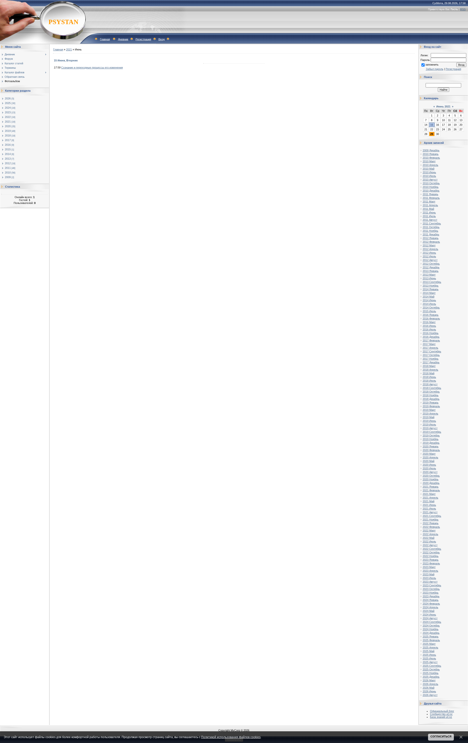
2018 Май (428, 373)
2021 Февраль (431, 490)
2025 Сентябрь (432, 665)
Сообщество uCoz (441, 714)
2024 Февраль (431, 603)
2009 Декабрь (431, 150)
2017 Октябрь (431, 355)
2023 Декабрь (431, 596)
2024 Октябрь (431, 625)
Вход (161, 39)
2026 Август (430, 695)
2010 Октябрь (431, 183)
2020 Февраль (431, 450)
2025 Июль (429, 658)
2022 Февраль (431, 526)
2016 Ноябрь (431, 333)
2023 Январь (431, 559)
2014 (8, 154)
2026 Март (429, 680)
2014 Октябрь (431, 307)
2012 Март (429, 245)
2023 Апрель (430, 570)
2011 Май (428, 208)
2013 (8, 158)
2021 (8, 121)
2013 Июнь (429, 278)
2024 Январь (431, 599)
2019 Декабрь (431, 442)
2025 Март (429, 643)
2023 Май (428, 574)
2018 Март (429, 366)
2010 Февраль (431, 157)
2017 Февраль (431, 340)
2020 (8, 126)
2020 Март (429, 453)
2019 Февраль (431, 406)
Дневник (123, 39)
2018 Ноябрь (431, 395)
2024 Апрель (430, 607)
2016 (8, 144)
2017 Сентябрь (432, 351)
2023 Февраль (431, 563)
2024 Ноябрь (431, 629)
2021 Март (429, 493)
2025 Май (428, 651)
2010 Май (428, 168)
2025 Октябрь (431, 669)
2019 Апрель (430, 413)
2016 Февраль (431, 318)
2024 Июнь (429, 614)
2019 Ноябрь (431, 439)
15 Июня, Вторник (66, 60)
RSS (463, 9)
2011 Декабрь (431, 234)
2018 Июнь (429, 377)
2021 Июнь (429, 504)
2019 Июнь (429, 420)
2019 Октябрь (431, 435)
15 (431, 124)
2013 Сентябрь (432, 281)
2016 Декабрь (431, 336)
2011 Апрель (430, 205)
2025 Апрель (430, 647)
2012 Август (430, 260)
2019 (8, 130)
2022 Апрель (430, 534)
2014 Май (428, 296)
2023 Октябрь (431, 589)
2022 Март (429, 530)
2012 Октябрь (431, 263)
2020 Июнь (429, 464)
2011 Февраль (431, 197)
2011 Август (430, 219)
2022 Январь (431, 523)
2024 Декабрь (431, 632)
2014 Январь (431, 289)
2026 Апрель (430, 684)
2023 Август (430, 581)
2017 (8, 140)
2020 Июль (429, 468)
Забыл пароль (434, 69)
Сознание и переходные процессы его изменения (92, 67)
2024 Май (428, 610)
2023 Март (429, 567)
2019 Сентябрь (432, 431)
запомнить (432, 64)
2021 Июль (429, 508)
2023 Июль (429, 578)
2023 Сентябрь (432, 585)
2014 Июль (429, 303)
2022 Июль (429, 541)
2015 (8, 149)
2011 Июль (429, 216)
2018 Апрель (430, 369)
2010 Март (429, 161)
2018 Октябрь (431, 391)
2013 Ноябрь (431, 285)
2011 (8, 167)
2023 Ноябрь (431, 592)
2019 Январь (431, 402)
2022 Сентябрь (432, 548)
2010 (8, 172)
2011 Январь (430, 194)
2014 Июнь (429, 300)
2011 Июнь (429, 212)
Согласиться (440, 736)
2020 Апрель (430, 457)
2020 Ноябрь (431, 479)
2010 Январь (431, 154)
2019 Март (429, 409)
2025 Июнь (429, 654)
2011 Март (429, 201)
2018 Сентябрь (432, 387)
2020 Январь (431, 446)
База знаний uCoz (441, 716)
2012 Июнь (429, 252)
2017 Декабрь (431, 362)
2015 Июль (429, 311)
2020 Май (428, 461)
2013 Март (429, 274)
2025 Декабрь (431, 676)
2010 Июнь (429, 172)
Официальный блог (442, 711)
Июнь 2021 (443, 106)
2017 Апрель (430, 347)
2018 (8, 135)
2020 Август (430, 472)
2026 (8, 98)
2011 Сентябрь (432, 223)
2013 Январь (431, 271)
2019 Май (428, 417)
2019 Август (430, 428)
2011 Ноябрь (430, 230)
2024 (8, 107)
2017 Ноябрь (431, 358)
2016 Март (429, 322)
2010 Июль (429, 175)
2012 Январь (431, 238)
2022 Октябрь (431, 552)
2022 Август (430, 545)
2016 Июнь (429, 325)
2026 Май (428, 687)
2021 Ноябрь (431, 519)
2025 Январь (431, 636)
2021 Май (428, 501)
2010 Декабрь (431, 190)
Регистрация (143, 39)
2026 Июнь (429, 691)
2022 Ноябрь (431, 556)
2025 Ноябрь (431, 673)
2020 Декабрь (431, 483)
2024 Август (430, 618)
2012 (8, 163)
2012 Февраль (431, 241)
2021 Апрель (430, 497)
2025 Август (430, 662)
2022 (8, 117)
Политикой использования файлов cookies (231, 737)
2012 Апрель (430, 249)
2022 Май (428, 537)
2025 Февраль (431, 640)
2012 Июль (429, 256)
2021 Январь (431, 486)
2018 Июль (429, 380)
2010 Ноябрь (431, 186)
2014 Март (429, 292)
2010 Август (430, 179)
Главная (105, 39)
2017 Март (429, 344)
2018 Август (430, 384)
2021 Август (430, 512)
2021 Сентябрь (432, 515)
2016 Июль (429, 329)
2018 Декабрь (431, 398)
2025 (8, 103)
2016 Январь (431, 314)
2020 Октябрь (431, 475)
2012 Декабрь (431, 267)
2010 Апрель (430, 165)
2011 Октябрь (431, 227)
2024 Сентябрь (432, 621)
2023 (8, 112)
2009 (8, 177)
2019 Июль (429, 424)
